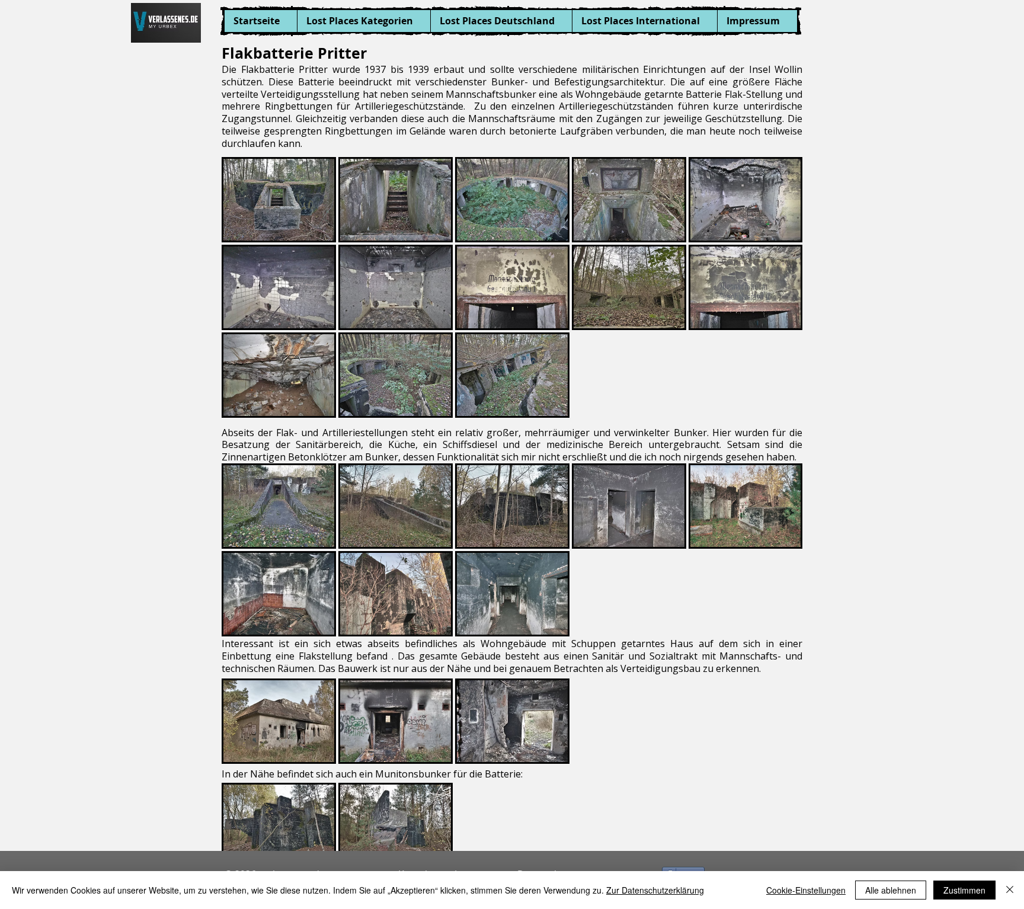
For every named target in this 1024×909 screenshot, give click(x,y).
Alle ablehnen (890, 890)
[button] (363, 21)
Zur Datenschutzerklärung (655, 890)
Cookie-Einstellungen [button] (806, 890)
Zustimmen (964, 890)
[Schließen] (1010, 890)
